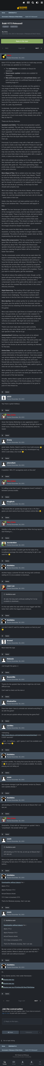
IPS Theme (18, 1055)
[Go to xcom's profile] (4, 778)
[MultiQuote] (2, 392)
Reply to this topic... (12, 1021)
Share (11, 1032)
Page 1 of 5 (22, 48)
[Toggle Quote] (5, 594)
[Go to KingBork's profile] (4, 503)
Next (37, 48)
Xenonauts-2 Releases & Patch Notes (28, 34)
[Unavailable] (8, 979)
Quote (7, 392)
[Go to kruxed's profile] (4, 642)
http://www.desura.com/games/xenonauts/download (19, 735)
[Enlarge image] (41, 447)
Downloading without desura (11, 882)
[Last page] (41, 48)
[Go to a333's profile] (4, 398)
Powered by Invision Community (22, 1057)
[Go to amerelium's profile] (4, 464)
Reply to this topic (22, 41)
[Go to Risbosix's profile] (4, 660)
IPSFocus (26, 1055)
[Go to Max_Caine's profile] (4, 416)
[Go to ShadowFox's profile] (4, 702)
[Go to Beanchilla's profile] (4, 678)
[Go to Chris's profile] (4, 57)
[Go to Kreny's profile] (4, 441)
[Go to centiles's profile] (4, 727)
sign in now (5, 1013)
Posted (15, 58)
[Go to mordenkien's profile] (4, 544)
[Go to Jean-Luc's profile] (4, 587)
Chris (6, 32)
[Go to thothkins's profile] (4, 567)
